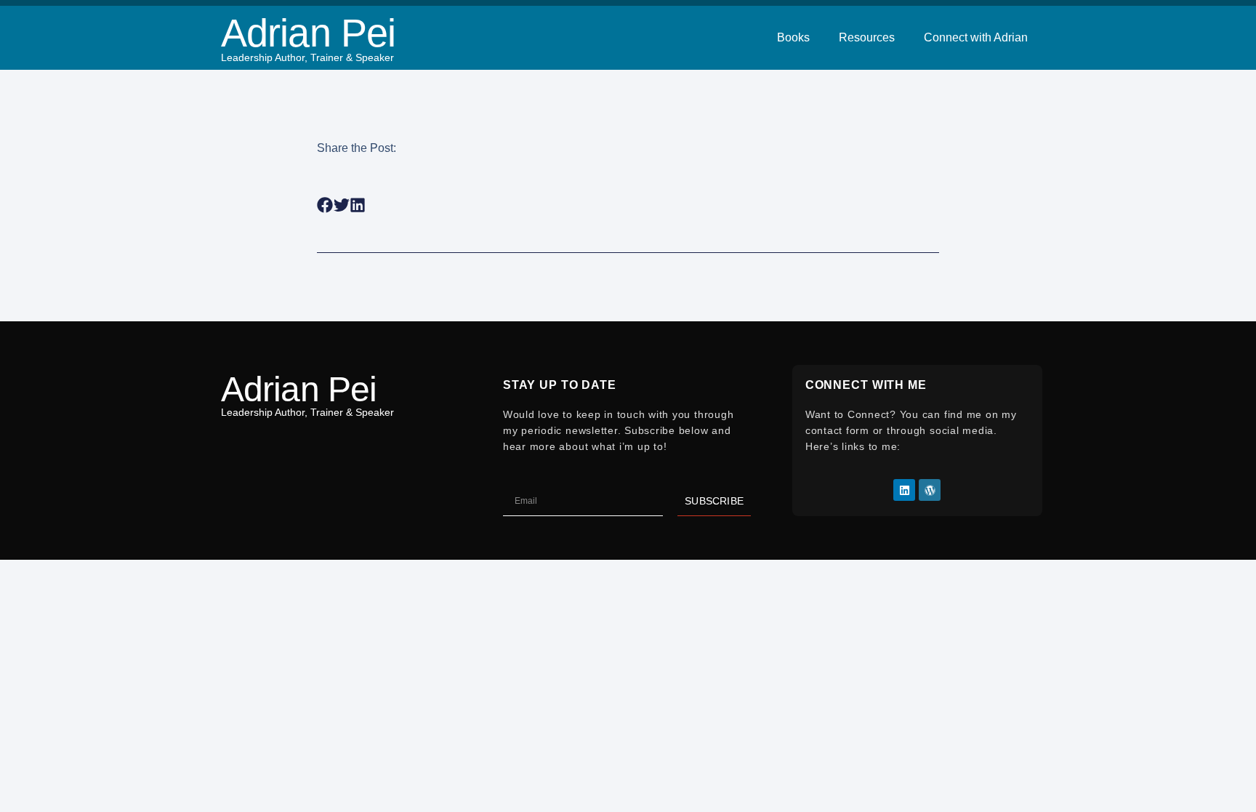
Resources (867, 37)
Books (793, 37)
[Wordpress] (930, 490)
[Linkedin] (904, 490)
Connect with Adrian (976, 37)
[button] (325, 205)
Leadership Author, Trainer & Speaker (307, 57)
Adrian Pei (308, 33)
